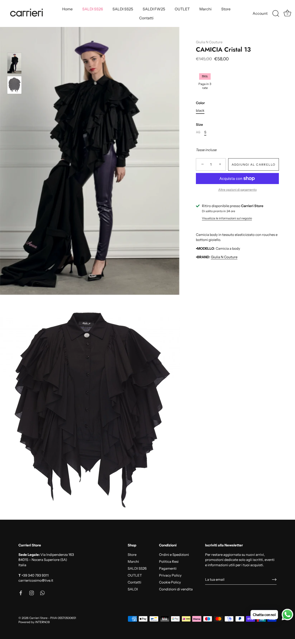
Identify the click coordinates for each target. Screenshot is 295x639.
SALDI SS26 (92, 9)
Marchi (205, 9)
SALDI (133, 589)
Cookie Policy (170, 582)
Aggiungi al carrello (253, 164)
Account (260, 13)
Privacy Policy (170, 575)
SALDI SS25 (122, 9)
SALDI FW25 (154, 9)
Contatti (146, 18)
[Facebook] (20, 592)
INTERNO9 (42, 622)
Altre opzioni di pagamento (237, 189)
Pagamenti (168, 568)
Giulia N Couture (209, 42)
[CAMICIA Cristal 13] (14, 63)
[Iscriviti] (274, 579)
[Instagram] (31, 592)
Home (67, 9)
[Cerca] (276, 14)
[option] (14, 64)
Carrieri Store (38, 618)
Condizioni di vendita (176, 589)
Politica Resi (169, 561)
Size (199, 125)
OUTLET (182, 9)
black (200, 110)
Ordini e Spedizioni (174, 554)
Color (200, 103)
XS (198, 132)
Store (225, 9)
